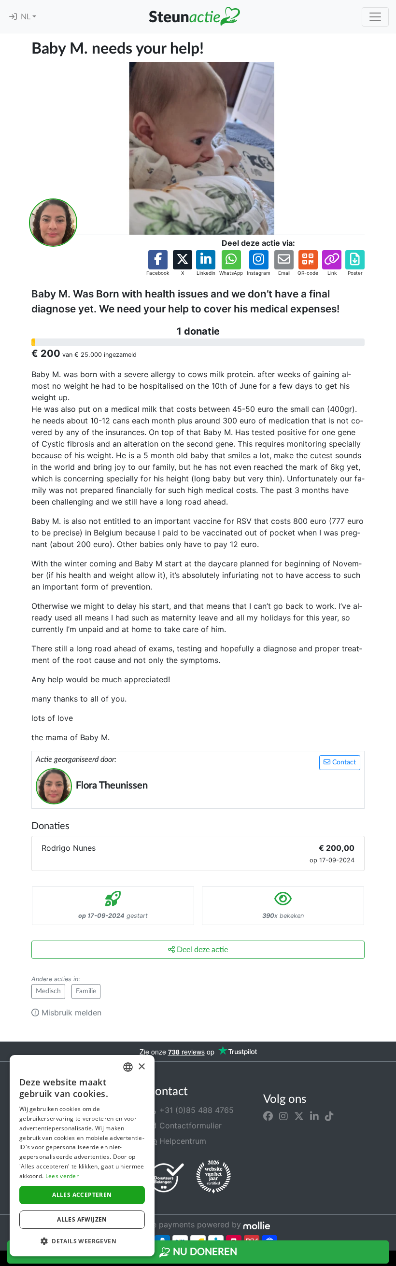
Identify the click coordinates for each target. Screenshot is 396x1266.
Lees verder (62, 1176)
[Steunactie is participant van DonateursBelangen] (166, 1177)
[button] (157, 263)
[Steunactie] (194, 16)
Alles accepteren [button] (82, 1195)
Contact (343, 762)
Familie (86, 991)
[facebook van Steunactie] (268, 1116)
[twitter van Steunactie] (299, 1116)
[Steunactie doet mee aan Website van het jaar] (213, 1177)
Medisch (48, 991)
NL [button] (26, 17)
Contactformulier (189, 1125)
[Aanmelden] (13, 17)
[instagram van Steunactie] (283, 1116)
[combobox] (128, 1067)
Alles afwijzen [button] (82, 1219)
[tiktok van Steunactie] (329, 1116)
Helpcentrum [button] (181, 1141)
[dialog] (82, 1155)
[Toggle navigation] (375, 17)
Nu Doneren (203, 1252)
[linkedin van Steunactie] (314, 1116)
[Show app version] (389, 1259)
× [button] (141, 1066)
